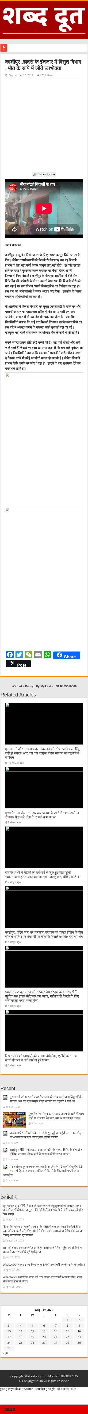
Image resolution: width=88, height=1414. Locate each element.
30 (79, 1342)
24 (9, 1342)
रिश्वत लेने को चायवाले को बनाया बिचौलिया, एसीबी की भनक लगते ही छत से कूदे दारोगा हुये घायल (41, 1058)
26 (32, 1342)
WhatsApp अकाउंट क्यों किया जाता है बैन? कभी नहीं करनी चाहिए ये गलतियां (44, 1264)
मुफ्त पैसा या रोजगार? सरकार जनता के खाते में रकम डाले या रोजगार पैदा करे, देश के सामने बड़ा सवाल (42, 815)
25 (20, 1342)
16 (79, 1331)
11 (20, 1331)
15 (67, 1331)
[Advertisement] (44, 125)
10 (9, 1331)
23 (79, 1337)
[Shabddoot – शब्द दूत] (44, 19)
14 (55, 1331)
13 (44, 1331)
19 (32, 1337)
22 (67, 1337)
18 (20, 1337)
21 (55, 1337)
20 (44, 1337)
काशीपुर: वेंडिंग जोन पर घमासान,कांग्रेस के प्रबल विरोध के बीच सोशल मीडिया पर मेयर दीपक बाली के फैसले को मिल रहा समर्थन (44, 934)
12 (32, 1331)
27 (44, 1342)
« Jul (5, 1353)
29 (67, 1342)
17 (9, 1337)
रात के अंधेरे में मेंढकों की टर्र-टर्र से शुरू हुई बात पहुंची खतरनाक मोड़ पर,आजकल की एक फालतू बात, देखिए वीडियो (42, 874)
